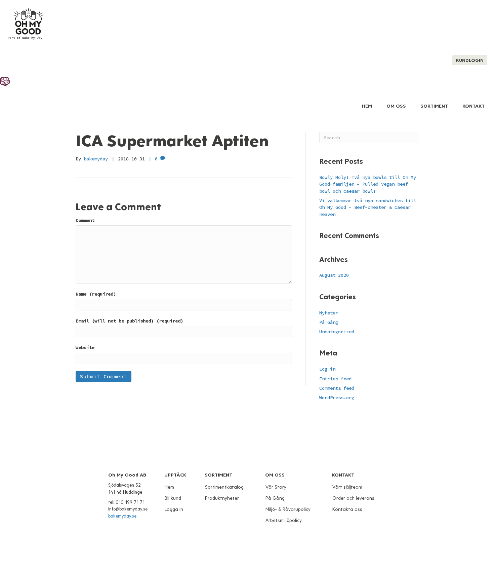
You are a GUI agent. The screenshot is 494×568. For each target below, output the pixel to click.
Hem (367, 106)
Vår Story (275, 487)
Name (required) (96, 294)
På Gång (328, 322)
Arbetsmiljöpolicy (283, 520)
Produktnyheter (222, 498)
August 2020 (334, 275)
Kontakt (473, 106)
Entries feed (335, 379)
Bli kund (173, 498)
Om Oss (396, 106)
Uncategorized (336, 332)
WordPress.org (336, 397)
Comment (85, 220)
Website (85, 347)
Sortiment (434, 106)
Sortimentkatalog (224, 487)
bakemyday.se (122, 516)
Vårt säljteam (347, 487)
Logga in (174, 509)
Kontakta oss (347, 509)
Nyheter (328, 313)
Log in (327, 369)
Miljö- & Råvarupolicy (288, 509)
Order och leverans (353, 498)
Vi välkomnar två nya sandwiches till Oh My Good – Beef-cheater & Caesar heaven (367, 207)
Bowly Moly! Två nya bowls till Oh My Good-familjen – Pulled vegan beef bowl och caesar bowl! (367, 184)
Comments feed (336, 388)
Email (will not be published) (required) (129, 321)
